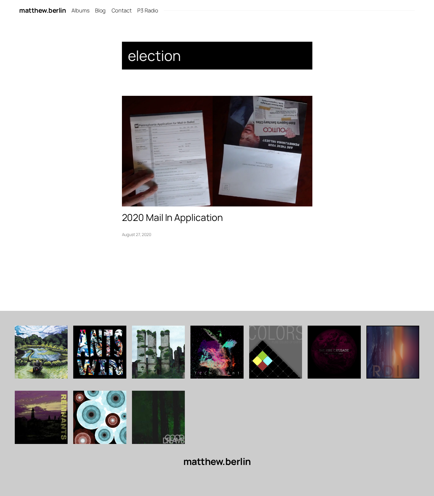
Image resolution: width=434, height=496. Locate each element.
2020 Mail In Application (172, 217)
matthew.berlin (42, 10)
